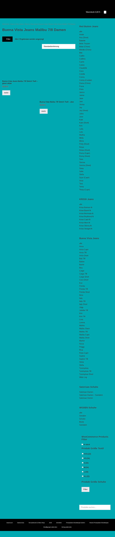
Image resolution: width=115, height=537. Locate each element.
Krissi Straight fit (85, 229)
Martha (82, 135)
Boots (81, 422)
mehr (6, 93)
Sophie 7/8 (83, 359)
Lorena (82, 322)
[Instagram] (57, 3)
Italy (81, 298)
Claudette (83, 68)
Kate (81, 120)
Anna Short (83, 256)
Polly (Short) (84, 144)
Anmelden (59, 522)
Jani (81, 101)
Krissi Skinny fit (85, 226)
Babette (82, 41)
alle (80, 31)
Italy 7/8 (82, 301)
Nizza (81, 344)
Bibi (80, 53)
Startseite (5, 24)
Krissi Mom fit (84, 223)
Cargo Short (84, 277)
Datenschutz (20, 522)
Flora (81, 89)
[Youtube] (54, 3)
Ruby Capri (83, 353)
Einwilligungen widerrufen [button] (50, 527)
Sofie (81, 171)
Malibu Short (84, 338)
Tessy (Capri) (84, 190)
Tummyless (83, 368)
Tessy (81, 187)
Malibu (82, 325)
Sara (81, 159)
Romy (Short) (84, 156)
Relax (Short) (84, 150)
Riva (81, 350)
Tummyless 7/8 (85, 371)
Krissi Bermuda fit (86, 213)
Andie (81, 34)
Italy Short (83, 304)
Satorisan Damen (86, 392)
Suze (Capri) (84, 178)
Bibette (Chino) (85, 50)
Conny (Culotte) (85, 80)
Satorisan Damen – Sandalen (91, 395)
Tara (81, 184)
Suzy (81, 181)
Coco (81, 71)
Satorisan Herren (86, 398)
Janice (82, 92)
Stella (81, 174)
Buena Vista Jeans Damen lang (36, 24)
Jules (81, 114)
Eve (80, 283)
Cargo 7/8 (83, 274)
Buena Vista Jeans (17, 24)
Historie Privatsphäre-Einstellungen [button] (98, 522)
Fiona (81, 86)
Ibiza (81, 295)
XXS (87, 454)
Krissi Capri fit (84, 219)
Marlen (82, 341)
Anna (81, 246)
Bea (81, 268)
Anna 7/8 (82, 253)
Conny (82, 77)
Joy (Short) (83, 110)
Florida (82, 286)
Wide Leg (83, 377)
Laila (81, 129)
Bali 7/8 (82, 259)
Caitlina (82, 59)
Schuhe (82, 419)
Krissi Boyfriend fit (86, 216)
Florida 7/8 (83, 289)
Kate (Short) (84, 123)
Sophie (82, 356)
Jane (81, 98)
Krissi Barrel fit (85, 210)
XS (87, 458)
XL (87, 476)
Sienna (82, 162)
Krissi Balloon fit (85, 207)
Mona (81, 141)
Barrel (81, 265)
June (81, 117)
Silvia (81, 362)
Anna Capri (83, 249)
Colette (82, 74)
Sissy (81, 168)
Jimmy (81, 104)
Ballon (81, 262)
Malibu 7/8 (83, 332)
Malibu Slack (84, 328)
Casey (81, 65)
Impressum (10, 522)
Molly (81, 138)
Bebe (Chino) (84, 47)
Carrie (81, 62)
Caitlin (81, 56)
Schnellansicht (20, 75)
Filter (8, 39)
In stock (87, 444)
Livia (81, 319)
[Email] (61, 3)
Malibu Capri (84, 335)
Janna (81, 95)
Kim (80, 126)
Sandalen (83, 425)
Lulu (81, 132)
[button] (108, 12)
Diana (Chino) (85, 83)
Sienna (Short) (85, 165)
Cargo (81, 271)
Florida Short (84, 292)
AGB (50, 522)
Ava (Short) (83, 38)
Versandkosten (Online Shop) (37, 522)
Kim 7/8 (82, 316)
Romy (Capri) (84, 153)
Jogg (81, 307)
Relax (81, 147)
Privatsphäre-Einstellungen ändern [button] (75, 522)
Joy (80, 107)
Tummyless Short (86, 374)
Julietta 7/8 (83, 310)
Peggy (81, 347)
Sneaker (82, 416)
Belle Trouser (84, 44)
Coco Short (83, 280)
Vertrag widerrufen (67, 527)
